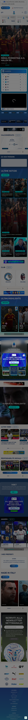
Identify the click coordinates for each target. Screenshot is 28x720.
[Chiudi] (24, 355)
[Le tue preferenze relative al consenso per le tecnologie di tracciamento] (25, 717)
